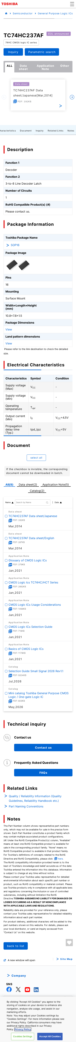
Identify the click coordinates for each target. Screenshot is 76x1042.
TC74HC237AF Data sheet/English (31, 538)
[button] (72, 4)
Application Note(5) (55, 484)
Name (8, 502)
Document (26, 130)
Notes (71, 130)
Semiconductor (23, 13)
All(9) (9, 484)
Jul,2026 (15, 681)
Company (18, 975)
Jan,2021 (15, 570)
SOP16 (15, 245)
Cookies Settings (22, 1036)
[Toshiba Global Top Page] (10, 4)
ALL (10, 65)
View (8, 329)
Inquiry (40, 130)
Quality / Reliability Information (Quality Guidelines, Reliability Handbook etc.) (35, 798)
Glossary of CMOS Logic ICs (27, 560)
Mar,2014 (15, 526)
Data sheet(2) (28, 484)
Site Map (66, 959)
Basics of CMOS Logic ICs (25, 649)
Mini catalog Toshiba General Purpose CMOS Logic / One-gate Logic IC (38, 695)
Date (57, 502)
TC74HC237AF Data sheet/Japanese (32, 516)
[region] (38, 1019)
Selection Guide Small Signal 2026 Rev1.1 (35, 671)
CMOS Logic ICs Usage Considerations (34, 604)
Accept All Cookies (49, 1036)
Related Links (55, 130)
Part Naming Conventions (26, 806)
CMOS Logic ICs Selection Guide (30, 626)
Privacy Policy (23, 1029)
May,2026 (15, 707)
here (60, 858)
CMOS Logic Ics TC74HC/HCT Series (33, 582)
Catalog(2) (37, 490)
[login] (69, 942)
